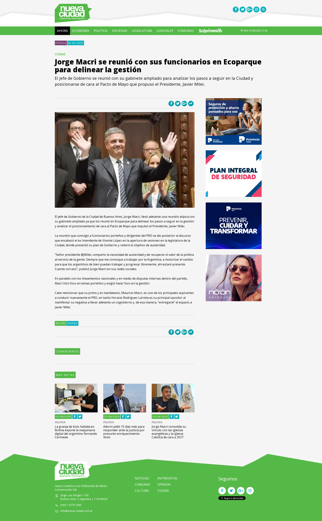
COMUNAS (186, 30)
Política (61, 43)
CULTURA (142, 491)
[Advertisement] (233, 333)
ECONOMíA (80, 30)
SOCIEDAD (119, 30)
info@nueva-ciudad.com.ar (76, 511)
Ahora (62, 30)
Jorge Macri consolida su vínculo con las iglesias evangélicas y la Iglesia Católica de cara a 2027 (169, 432)
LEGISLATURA (142, 30)
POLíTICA (101, 30)
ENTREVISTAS (167, 478)
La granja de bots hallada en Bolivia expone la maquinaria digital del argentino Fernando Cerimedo (76, 432)
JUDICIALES (165, 30)
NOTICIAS (142, 478)
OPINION (164, 484)
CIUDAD (163, 491)
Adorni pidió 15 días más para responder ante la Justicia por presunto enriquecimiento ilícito (124, 432)
